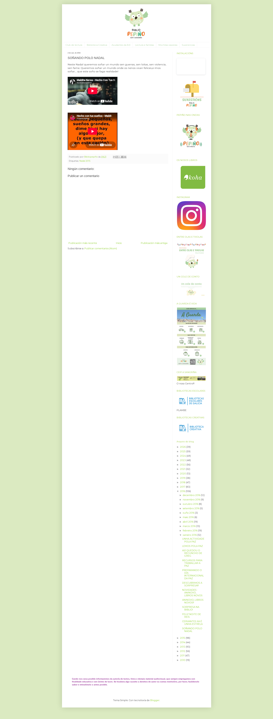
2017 (183, 486)
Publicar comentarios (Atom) (100, 248)
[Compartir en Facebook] (122, 157)
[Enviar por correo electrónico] (114, 157)
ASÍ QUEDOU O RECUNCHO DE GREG (192, 553)
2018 (183, 482)
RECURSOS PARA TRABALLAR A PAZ (192, 563)
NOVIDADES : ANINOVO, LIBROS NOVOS (192, 593)
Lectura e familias (144, 45)
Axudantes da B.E (121, 45)
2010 (183, 660)
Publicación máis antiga (154, 243)
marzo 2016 (189, 526)
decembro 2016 (192, 495)
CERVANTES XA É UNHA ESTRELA (192, 622)
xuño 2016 (189, 512)
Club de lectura (74, 45)
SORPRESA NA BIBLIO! (190, 608)
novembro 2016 (192, 499)
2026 (183, 447)
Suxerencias (188, 45)
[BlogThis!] (117, 157)
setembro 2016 (191, 508)
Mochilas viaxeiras (167, 45)
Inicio (119, 243)
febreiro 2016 (190, 530)
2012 (183, 651)
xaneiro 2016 (190, 535)
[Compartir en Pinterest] (125, 157)
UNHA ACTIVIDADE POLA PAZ (193, 540)
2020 (183, 473)
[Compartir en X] (119, 157)
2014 (183, 642)
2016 (183, 491)
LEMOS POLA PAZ (192, 546)
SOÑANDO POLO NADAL (192, 629)
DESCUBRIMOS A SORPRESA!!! (192, 584)
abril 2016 (188, 521)
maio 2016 (188, 517)
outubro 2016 (191, 504)
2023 (183, 460)
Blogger (155, 700)
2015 (183, 638)
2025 (183, 451)
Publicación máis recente (82, 243)
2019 (183, 478)
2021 (183, 469)
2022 (183, 464)
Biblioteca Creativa (97, 45)
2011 (182, 655)
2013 (183, 646)
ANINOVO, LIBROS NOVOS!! (192, 601)
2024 (183, 456)
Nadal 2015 (84, 161)
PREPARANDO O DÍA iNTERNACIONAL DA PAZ (193, 574)
